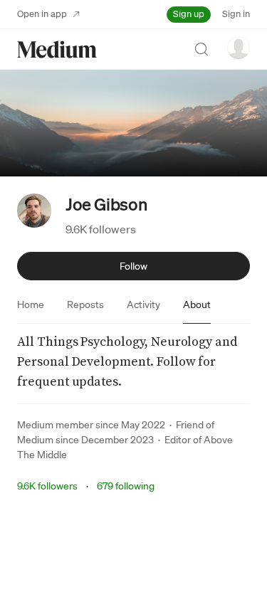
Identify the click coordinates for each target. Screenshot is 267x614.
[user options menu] (238, 47)
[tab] (30, 304)
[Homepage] (57, 49)
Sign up (188, 14)
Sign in (236, 14)
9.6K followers (101, 229)
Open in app (42, 14)
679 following (126, 486)
